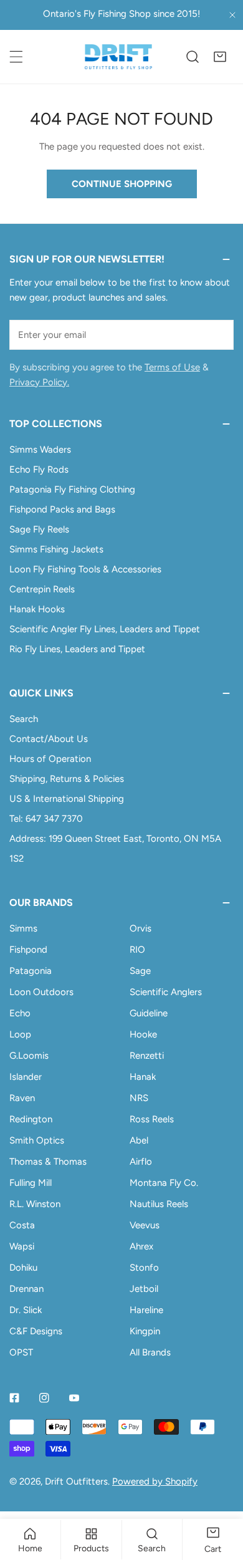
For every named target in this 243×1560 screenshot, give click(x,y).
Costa (22, 1225)
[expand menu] (16, 56)
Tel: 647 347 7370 (46, 818)
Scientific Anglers (166, 992)
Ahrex (141, 1246)
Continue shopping (122, 184)
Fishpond (28, 949)
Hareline (146, 1310)
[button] (220, 56)
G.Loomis (29, 1055)
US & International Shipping (66, 798)
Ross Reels (152, 1119)
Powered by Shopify (155, 1481)
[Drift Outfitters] (118, 57)
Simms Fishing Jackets (56, 549)
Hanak (143, 1076)
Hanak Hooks (37, 609)
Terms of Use (172, 367)
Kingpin (145, 1331)
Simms (23, 928)
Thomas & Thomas (48, 1161)
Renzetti (147, 1055)
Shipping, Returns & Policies (66, 778)
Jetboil (144, 1288)
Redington (30, 1119)
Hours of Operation (50, 758)
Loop (20, 1034)
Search (23, 719)
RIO (137, 949)
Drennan (26, 1288)
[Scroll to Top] (220, 1493)
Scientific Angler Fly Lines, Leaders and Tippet (104, 629)
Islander (25, 1076)
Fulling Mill (30, 1182)
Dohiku (23, 1267)
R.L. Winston (34, 1204)
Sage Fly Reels (39, 529)
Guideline (149, 1013)
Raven (22, 1098)
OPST (21, 1352)
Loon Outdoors (41, 992)
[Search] (192, 56)
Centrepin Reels (42, 589)
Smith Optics (36, 1140)
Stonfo (144, 1267)
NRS (139, 1098)
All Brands (150, 1352)
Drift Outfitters (76, 1481)
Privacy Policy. (39, 382)
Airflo (141, 1161)
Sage (140, 970)
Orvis (140, 928)
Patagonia (30, 970)
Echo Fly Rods (39, 469)
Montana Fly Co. (164, 1182)
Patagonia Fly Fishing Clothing (72, 489)
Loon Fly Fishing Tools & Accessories (85, 569)
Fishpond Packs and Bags (62, 509)
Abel (139, 1140)
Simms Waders (40, 449)
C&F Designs (35, 1331)
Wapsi (21, 1246)
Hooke (143, 1034)
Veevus (145, 1225)
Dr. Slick (25, 1310)
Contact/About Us (48, 738)
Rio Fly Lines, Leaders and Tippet (77, 649)
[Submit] (217, 334)
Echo (20, 1013)
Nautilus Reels (159, 1204)
